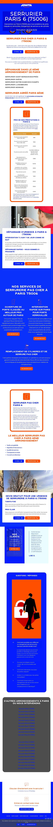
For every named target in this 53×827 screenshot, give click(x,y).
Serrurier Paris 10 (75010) (26, 735)
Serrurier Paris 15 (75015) (26, 753)
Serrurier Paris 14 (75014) (26, 751)
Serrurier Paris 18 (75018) (26, 762)
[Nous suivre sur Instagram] (48, 819)
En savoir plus (31, 824)
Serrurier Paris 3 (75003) (26, 714)
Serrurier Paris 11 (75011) (26, 742)
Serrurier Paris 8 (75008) (26, 729)
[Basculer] (13, 642)
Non (23, 824)
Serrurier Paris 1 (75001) (26, 708)
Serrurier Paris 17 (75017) (26, 759)
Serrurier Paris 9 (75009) (26, 732)
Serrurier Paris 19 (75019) (26, 765)
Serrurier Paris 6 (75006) (26, 723)
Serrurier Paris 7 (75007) (26, 726)
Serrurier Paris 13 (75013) (26, 748)
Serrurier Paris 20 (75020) (26, 768)
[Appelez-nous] (51, 819)
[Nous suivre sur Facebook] (46, 819)
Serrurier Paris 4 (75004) (26, 717)
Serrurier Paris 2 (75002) (26, 711)
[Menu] (2, 1)
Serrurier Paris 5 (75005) (26, 720)
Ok (18, 824)
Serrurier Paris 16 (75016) (26, 756)
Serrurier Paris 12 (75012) (26, 745)
